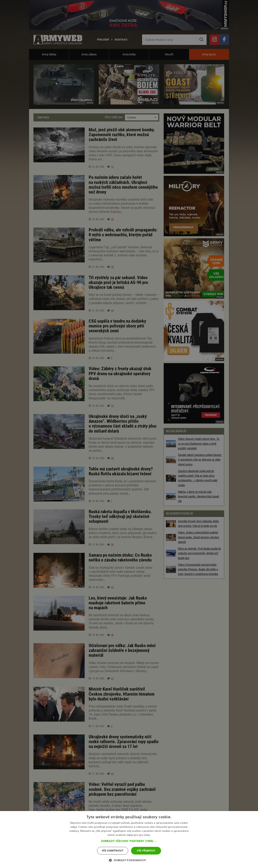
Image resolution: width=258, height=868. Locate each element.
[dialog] (129, 839)
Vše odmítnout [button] (112, 850)
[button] (129, 841)
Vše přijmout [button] (146, 850)
